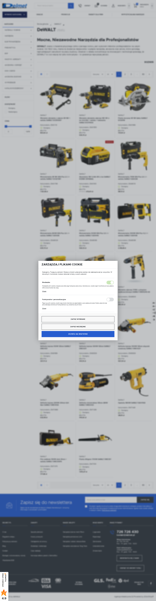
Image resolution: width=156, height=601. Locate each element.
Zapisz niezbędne (78, 327)
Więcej (44, 291)
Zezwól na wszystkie (78, 334)
